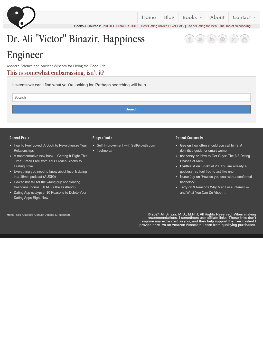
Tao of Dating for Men (202, 26)
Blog (169, 17)
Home (149, 17)
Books (190, 17)
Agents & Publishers (58, 214)
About (217, 17)
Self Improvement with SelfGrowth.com (126, 145)
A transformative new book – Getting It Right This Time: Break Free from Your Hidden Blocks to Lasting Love (50, 161)
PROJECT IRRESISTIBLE (121, 26)
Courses (27, 214)
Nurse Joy (187, 177)
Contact (242, 17)
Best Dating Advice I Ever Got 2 (162, 26)
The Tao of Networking (235, 26)
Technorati (104, 150)
